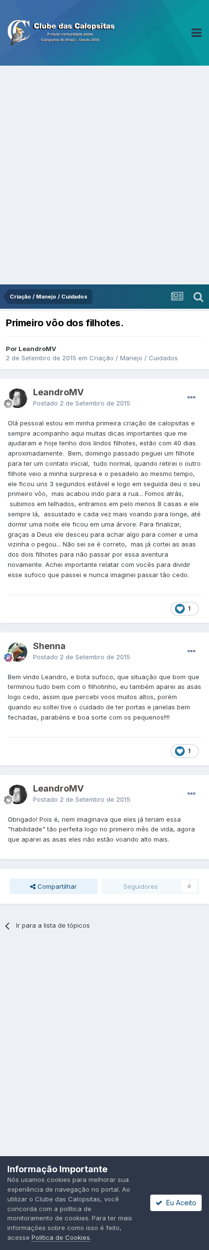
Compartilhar (56, 886)
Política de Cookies (61, 1237)
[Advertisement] (104, 175)
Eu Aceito (179, 1202)
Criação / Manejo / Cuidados (133, 358)
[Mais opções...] (191, 398)
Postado (81, 403)
